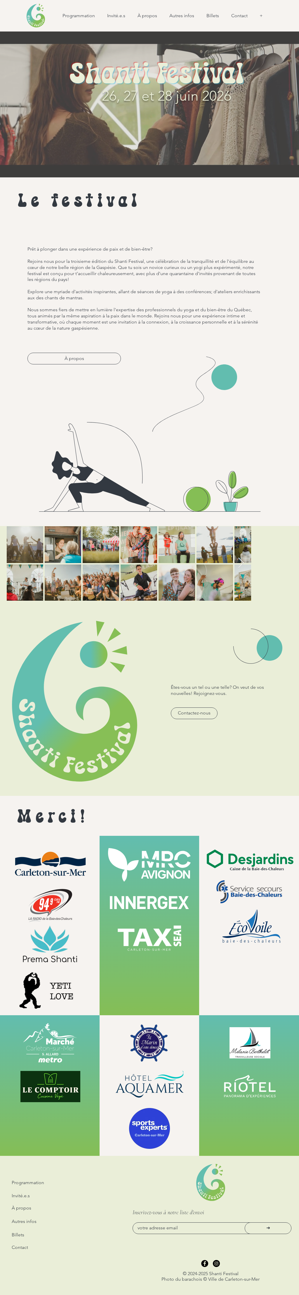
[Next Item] (241, 563)
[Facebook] (204, 1263)
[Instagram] (216, 1263)
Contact (20, 1247)
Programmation (28, 1182)
